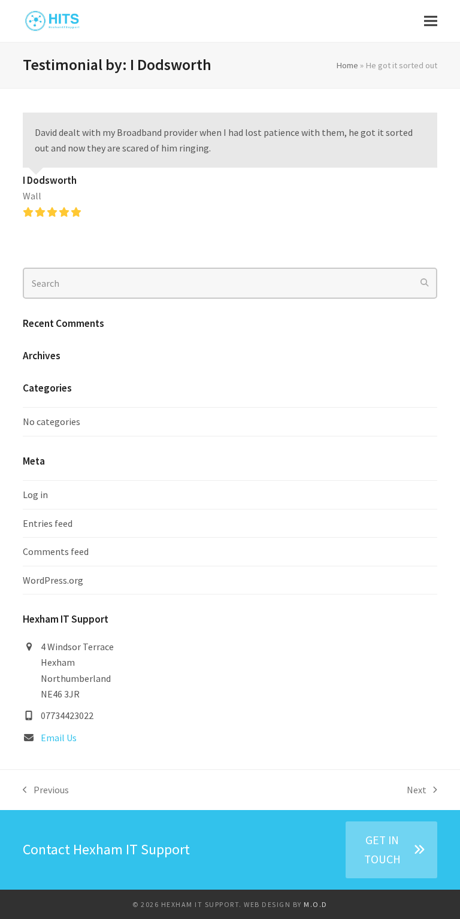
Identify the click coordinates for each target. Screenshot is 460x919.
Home (347, 65)
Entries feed (47, 523)
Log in (35, 495)
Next (417, 790)
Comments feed (56, 551)
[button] (430, 21)
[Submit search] (424, 283)
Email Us (59, 738)
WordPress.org (53, 580)
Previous (46, 790)
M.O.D (316, 904)
